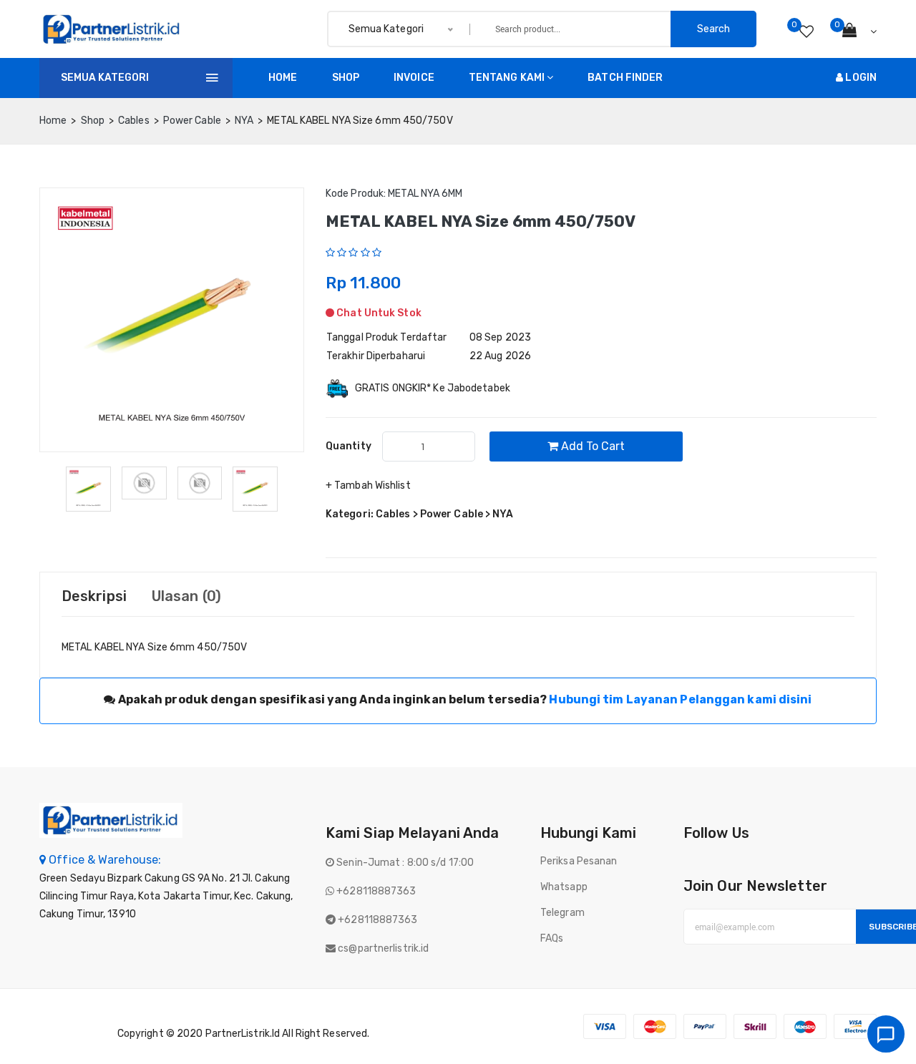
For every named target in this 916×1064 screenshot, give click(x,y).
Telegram (562, 913)
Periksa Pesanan (579, 861)
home (53, 120)
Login (860, 78)
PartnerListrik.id (243, 1034)
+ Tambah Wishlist (368, 485)
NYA (244, 120)
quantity (348, 446)
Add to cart (591, 446)
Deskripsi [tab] (94, 596)
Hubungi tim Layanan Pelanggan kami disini (680, 699)
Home (282, 78)
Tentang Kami (507, 78)
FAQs (551, 938)
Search (713, 29)
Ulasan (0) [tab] (186, 596)
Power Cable (192, 120)
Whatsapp (564, 887)
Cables (134, 120)
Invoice (414, 78)
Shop (345, 78)
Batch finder (625, 78)
